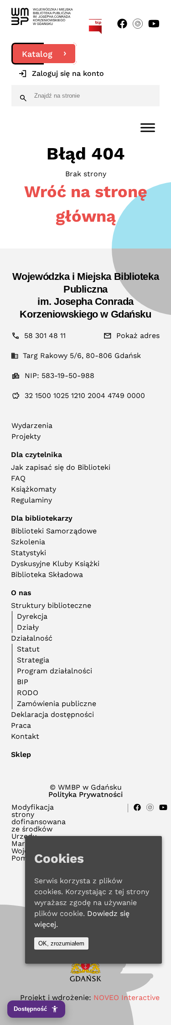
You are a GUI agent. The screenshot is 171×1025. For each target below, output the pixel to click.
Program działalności (54, 671)
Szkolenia (28, 541)
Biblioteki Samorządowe (54, 531)
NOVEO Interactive (126, 997)
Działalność (31, 638)
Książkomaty (33, 489)
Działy (28, 627)
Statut (28, 649)
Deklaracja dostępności (52, 714)
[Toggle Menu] (147, 127)
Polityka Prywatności (85, 794)
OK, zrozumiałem (61, 943)
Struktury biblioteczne (51, 605)
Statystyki (28, 552)
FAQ (18, 478)
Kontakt (25, 736)
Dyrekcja (32, 616)
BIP (22, 681)
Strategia (33, 660)
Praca (21, 725)
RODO (27, 692)
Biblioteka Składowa (47, 574)
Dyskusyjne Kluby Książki (55, 563)
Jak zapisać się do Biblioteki (60, 467)
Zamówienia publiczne (56, 703)
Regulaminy (31, 500)
